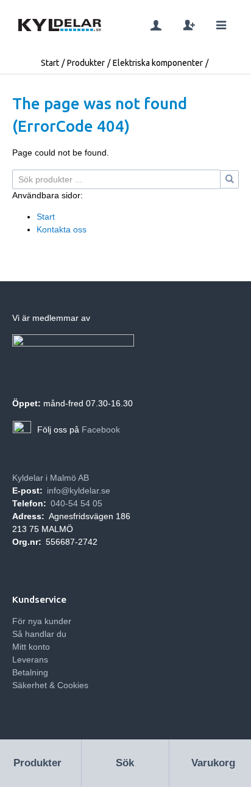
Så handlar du (39, 634)
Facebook (101, 429)
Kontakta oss (62, 229)
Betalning (30, 672)
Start (50, 63)
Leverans (30, 659)
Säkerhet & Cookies (50, 685)
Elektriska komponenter (158, 63)
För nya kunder (41, 621)
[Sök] (230, 179)
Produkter (86, 63)
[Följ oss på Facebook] (22, 430)
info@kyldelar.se (78, 490)
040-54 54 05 (76, 503)
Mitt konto (31, 647)
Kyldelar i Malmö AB (50, 478)
